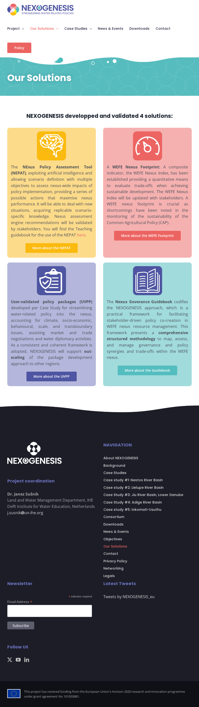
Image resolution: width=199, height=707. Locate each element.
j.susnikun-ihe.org (25, 512)
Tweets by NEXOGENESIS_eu (129, 596)
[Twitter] (9, 659)
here (81, 235)
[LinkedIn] (26, 659)
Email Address (19, 602)
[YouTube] (18, 659)
